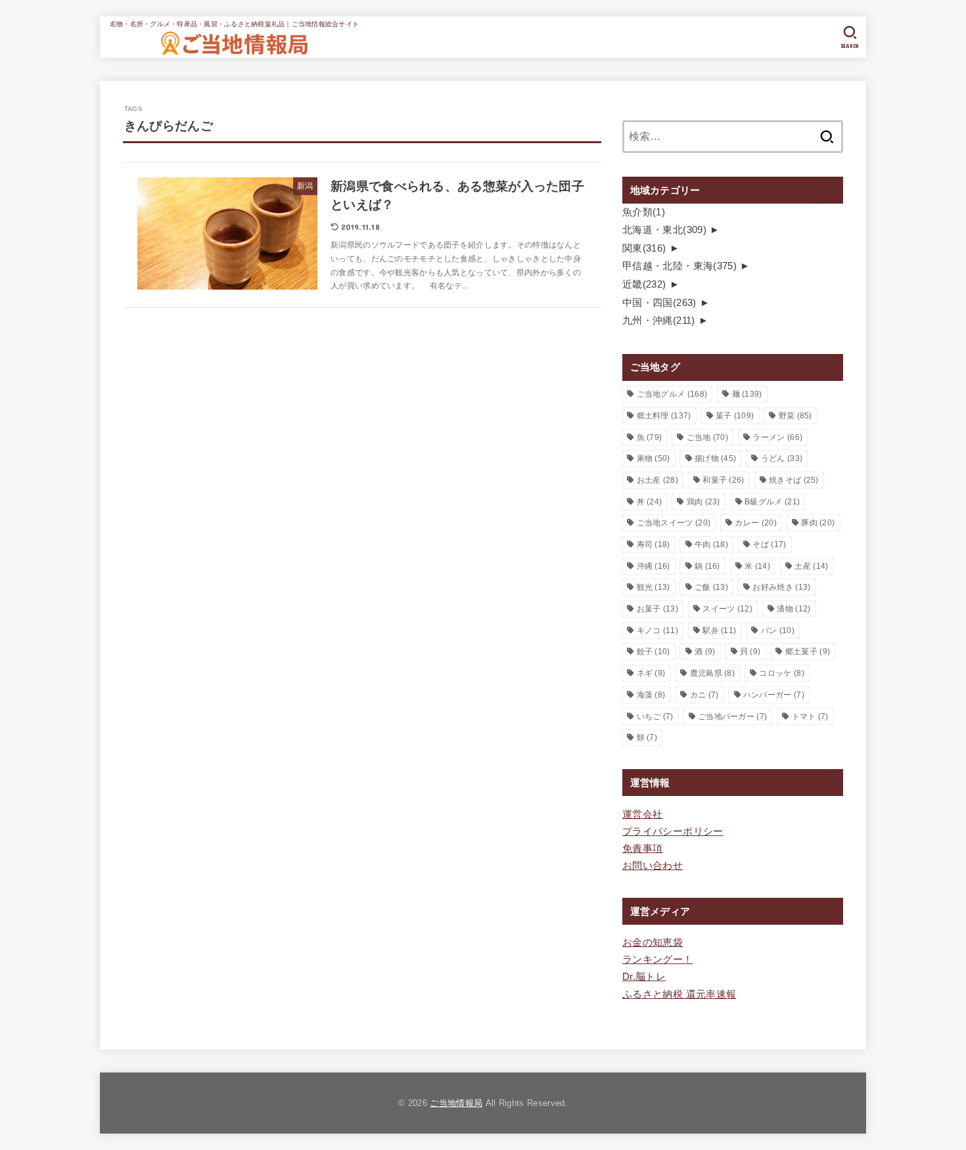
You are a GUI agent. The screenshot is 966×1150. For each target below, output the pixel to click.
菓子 (735, 415)
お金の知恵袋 (652, 942)
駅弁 (719, 630)
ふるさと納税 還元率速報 (679, 994)
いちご (655, 716)
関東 (644, 248)
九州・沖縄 (658, 320)
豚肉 (818, 522)
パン (777, 630)
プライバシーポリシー (673, 831)
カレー (755, 522)
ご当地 (707, 437)
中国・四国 (659, 303)
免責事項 (642, 848)
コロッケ (781, 673)
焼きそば (794, 480)
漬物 (793, 608)
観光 (653, 587)
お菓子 (657, 608)
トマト (810, 716)
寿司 (653, 544)
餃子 (653, 651)
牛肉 (711, 544)
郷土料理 (664, 415)
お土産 (657, 480)
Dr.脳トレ (644, 976)
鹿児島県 (712, 673)
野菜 (795, 415)
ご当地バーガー (732, 716)
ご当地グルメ (672, 394)
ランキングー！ (657, 959)
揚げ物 (715, 458)
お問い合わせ (652, 865)
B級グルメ (772, 501)
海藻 (651, 694)
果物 (653, 458)
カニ (704, 694)
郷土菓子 (807, 651)
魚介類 (643, 212)
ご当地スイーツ (674, 522)
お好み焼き (781, 587)
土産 (811, 566)
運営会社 (642, 814)
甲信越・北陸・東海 (679, 266)
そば (769, 544)
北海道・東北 (664, 230)
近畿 (644, 284)
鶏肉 (703, 501)
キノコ (657, 630)
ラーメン (777, 437)
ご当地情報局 (456, 1103)
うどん (781, 458)
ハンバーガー (773, 694)
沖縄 (653, 566)
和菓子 (723, 480)
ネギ (651, 673)
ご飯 (711, 587)
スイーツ (727, 608)
